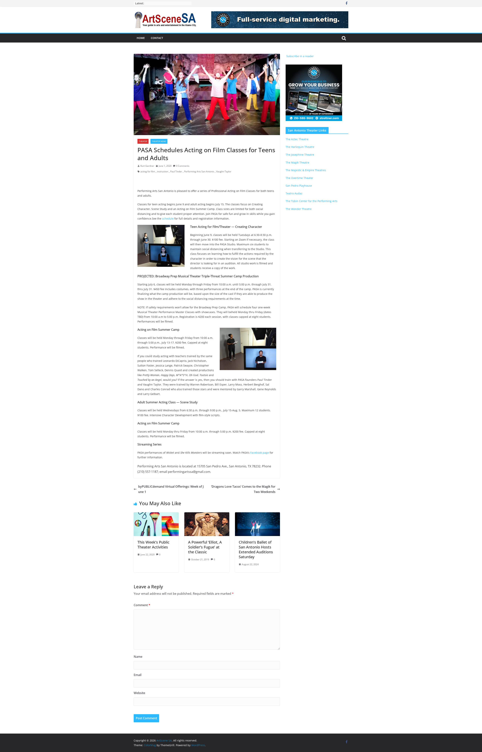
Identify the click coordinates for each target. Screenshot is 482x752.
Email (137, 675)
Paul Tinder (176, 171)
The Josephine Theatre (300, 154)
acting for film (147, 171)
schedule (168, 218)
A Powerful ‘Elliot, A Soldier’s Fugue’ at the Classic (205, 547)
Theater (143, 141)
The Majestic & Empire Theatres (306, 170)
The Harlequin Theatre (300, 147)
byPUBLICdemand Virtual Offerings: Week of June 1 (171, 489)
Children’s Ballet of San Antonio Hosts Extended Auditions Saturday (256, 549)
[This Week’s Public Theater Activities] (156, 515)
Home (141, 38)
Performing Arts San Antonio (199, 171)
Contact (157, 38)
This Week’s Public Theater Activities (153, 545)
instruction (162, 171)
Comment (142, 605)
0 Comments (182, 165)
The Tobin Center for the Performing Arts (311, 201)
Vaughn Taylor (223, 171)
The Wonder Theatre (299, 209)
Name (138, 657)
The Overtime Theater (299, 178)
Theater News (159, 141)
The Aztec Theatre (297, 139)
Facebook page (259, 452)
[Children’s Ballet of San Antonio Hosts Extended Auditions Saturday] (257, 515)
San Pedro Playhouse (299, 185)
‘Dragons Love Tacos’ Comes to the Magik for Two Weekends (243, 489)
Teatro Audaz (294, 193)
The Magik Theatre (297, 162)
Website (139, 693)
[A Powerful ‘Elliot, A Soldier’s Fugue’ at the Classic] (206, 515)
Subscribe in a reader (300, 56)
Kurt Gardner (147, 165)
